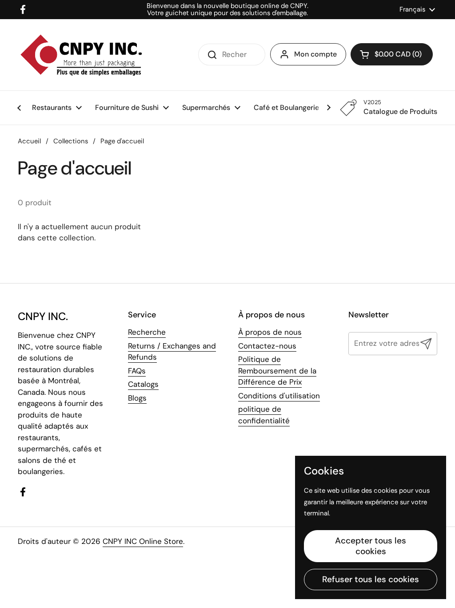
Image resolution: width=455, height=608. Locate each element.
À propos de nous (270, 332)
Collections (70, 141)
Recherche (147, 332)
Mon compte (315, 54)
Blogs (137, 398)
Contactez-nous (267, 346)
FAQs (137, 371)
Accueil (29, 141)
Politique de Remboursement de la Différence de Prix (277, 370)
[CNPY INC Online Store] (81, 54)
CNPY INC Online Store (143, 541)
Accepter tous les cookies (370, 546)
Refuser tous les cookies (370, 579)
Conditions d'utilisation (279, 396)
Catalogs (143, 384)
